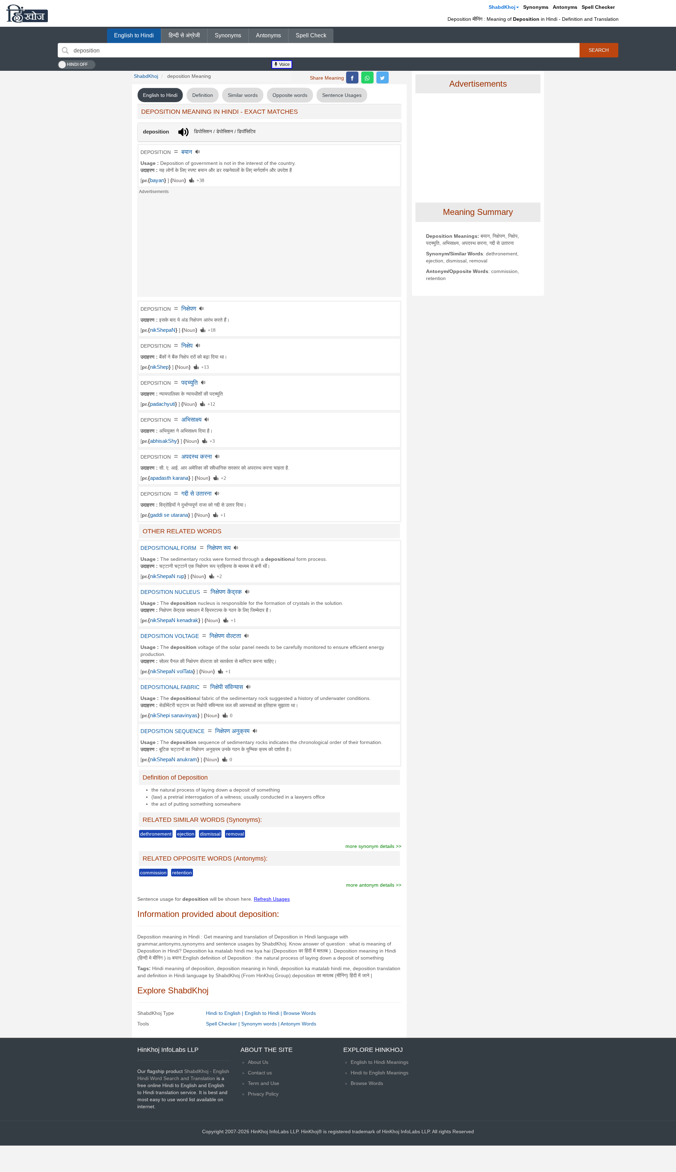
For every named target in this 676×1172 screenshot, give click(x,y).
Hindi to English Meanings (379, 1072)
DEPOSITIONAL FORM (168, 548)
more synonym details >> (373, 846)
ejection (185, 834)
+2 (222, 477)
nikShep (159, 367)
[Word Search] (65, 50)
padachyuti (162, 404)
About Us (258, 1062)
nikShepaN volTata (171, 671)
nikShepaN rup (167, 576)
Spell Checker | (223, 1024)
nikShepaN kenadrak (174, 620)
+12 (210, 403)
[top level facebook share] (352, 77)
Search (599, 50)
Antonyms (565, 7)
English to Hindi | (264, 1013)
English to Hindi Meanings (379, 1062)
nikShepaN (162, 330)
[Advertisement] (269, 247)
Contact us (260, 1072)
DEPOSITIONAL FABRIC (170, 687)
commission (153, 872)
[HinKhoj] (27, 13)
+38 (199, 180)
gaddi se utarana (169, 515)
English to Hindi (134, 35)
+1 (222, 514)
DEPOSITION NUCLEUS (170, 592)
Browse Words (299, 1013)
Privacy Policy (263, 1094)
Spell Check (311, 35)
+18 (210, 329)
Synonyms (536, 7)
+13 (204, 366)
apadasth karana (169, 478)
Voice (284, 64)
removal (235, 834)
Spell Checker (598, 7)
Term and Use (263, 1083)
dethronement (155, 834)
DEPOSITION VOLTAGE (169, 636)
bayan (157, 180)
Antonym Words (298, 1024)
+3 (211, 440)
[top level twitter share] (382, 77)
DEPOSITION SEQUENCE (172, 731)
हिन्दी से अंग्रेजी (184, 35)
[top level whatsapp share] (367, 77)
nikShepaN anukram (173, 759)
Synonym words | (261, 1024)
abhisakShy (163, 441)
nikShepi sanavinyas (174, 715)
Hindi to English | (225, 1013)
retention (182, 872)
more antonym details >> (373, 885)
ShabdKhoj (502, 7)
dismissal (210, 834)
